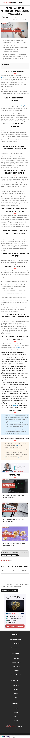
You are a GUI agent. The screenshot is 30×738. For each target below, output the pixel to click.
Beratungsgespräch (16, 647)
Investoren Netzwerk (16, 674)
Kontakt (21, 2)
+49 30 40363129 (16, 643)
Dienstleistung (11, 284)
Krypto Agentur (16, 658)
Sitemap (16, 693)
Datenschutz (16, 689)
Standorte (16, 716)
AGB (16, 697)
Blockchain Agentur (16, 662)
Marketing (5, 17)
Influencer (18, 347)
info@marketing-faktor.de (16, 639)
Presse (16, 720)
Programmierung (9, 449)
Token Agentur (16, 666)
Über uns (16, 712)
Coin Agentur (16, 670)
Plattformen (16, 405)
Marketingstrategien (5, 77)
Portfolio (16, 708)
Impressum (16, 685)
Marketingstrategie (21, 105)
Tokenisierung (17, 445)
